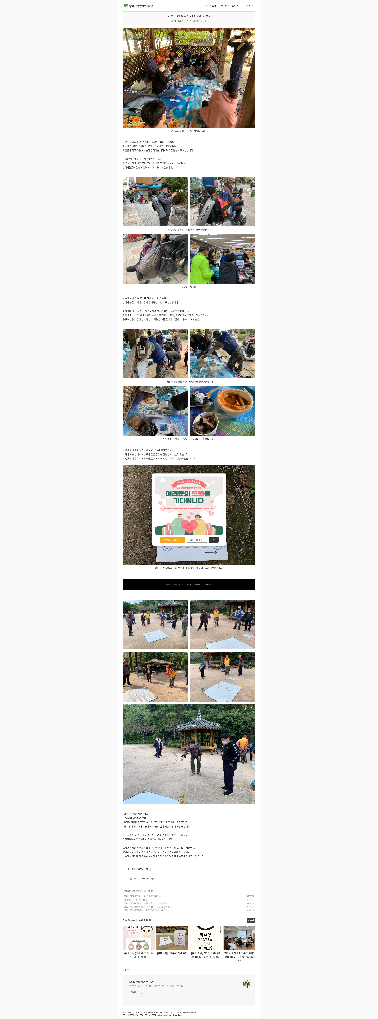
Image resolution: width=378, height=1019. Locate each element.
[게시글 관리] (135, 878)
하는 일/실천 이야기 (181, 21)
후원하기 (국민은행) (172, 539)
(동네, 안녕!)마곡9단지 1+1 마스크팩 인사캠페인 (141, 896)
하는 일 (224, 5)
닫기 (214, 539)
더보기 (251, 920)
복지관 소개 (210, 5)
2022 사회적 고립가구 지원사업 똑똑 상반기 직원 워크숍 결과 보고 (147, 906)
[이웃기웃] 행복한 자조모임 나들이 (189, 15)
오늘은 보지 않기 (197, 539)
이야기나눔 (250, 5)
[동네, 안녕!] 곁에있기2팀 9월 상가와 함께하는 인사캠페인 (144, 903)
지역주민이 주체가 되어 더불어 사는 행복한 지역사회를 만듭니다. (155, 985)
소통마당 (236, 5)
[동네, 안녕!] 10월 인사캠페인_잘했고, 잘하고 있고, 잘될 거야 (145, 910)
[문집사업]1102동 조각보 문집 (135, 899)
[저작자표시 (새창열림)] (152, 878)
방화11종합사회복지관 (141, 981)
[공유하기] (131, 878)
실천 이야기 (136, 891)
